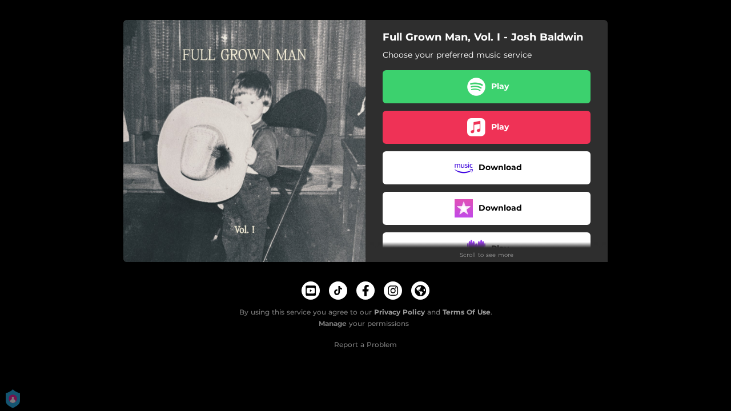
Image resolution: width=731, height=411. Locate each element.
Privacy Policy (399, 312)
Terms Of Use (467, 312)
